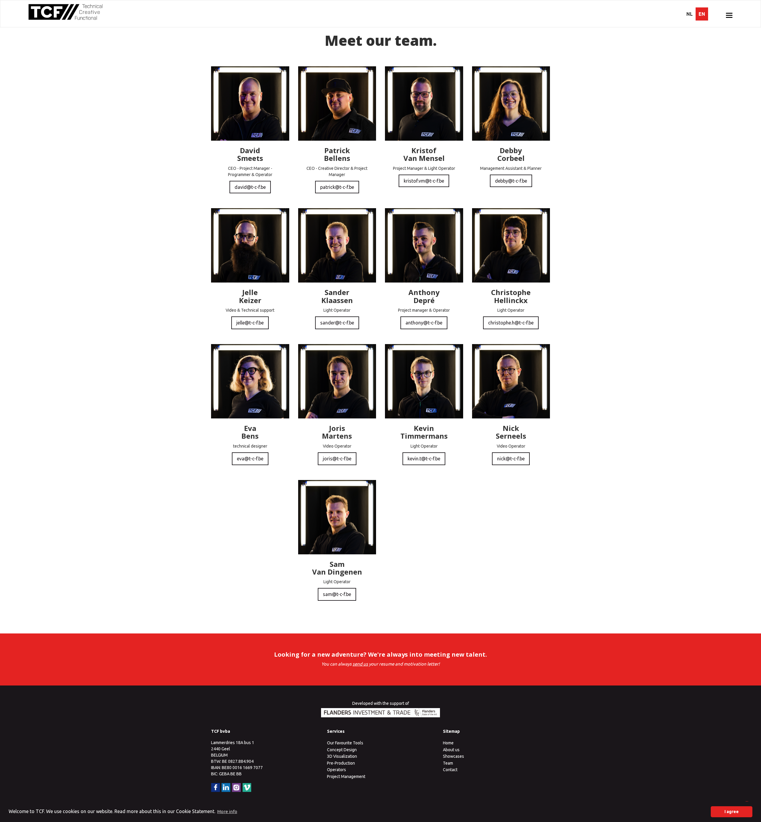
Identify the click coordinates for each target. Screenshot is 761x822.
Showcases (453, 756)
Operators (336, 769)
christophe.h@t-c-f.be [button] (511, 322)
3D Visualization (342, 756)
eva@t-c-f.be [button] (250, 458)
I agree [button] (731, 811)
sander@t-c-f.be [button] (337, 322)
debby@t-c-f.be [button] (511, 180)
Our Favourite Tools (345, 743)
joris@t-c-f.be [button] (337, 458)
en (702, 14)
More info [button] (227, 811)
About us (451, 749)
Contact (450, 769)
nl (689, 14)
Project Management (346, 776)
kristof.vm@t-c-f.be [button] (424, 180)
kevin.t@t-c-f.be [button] (424, 458)
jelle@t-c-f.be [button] (250, 322)
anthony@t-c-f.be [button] (423, 322)
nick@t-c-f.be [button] (511, 458)
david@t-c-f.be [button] (250, 187)
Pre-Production (341, 763)
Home (448, 743)
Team (448, 763)
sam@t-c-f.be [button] (337, 594)
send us (360, 663)
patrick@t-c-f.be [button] (337, 187)
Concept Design (342, 749)
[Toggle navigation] (729, 15)
